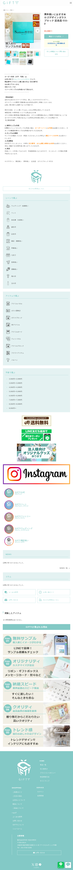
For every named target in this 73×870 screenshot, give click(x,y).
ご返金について (18, 808)
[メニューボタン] (71, 3)
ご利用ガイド (17, 792)
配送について (17, 804)
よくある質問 (17, 816)
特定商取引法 (44, 777)
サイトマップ (44, 781)
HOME (42, 761)
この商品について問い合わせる (57, 53)
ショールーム (17, 829)
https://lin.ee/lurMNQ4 (21, 79)
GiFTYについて (18, 825)
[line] (40, 864)
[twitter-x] (32, 864)
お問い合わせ (17, 820)
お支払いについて (19, 800)
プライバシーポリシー (48, 773)
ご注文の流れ (17, 796)
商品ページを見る (56, 36)
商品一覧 (43, 765)
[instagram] (36, 864)
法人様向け (44, 769)
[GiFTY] (10, 3)
